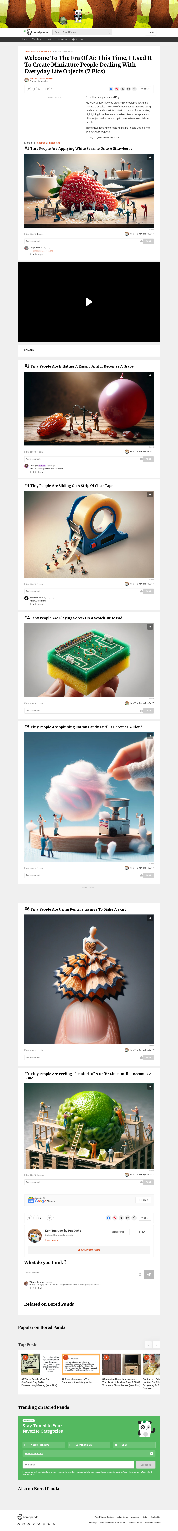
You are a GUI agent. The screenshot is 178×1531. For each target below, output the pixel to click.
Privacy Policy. (30, 1474)
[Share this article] (150, 157)
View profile (118, 1232)
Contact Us (155, 1517)
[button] (148, 1344)
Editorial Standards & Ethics (112, 1523)
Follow (141, 1232)
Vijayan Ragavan (36, 1282)
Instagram (54, 142)
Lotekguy (34, 465)
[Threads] (44, 1524)
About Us (135, 1517)
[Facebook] (19, 1524)
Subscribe (146, 1465)
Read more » (51, 1240)
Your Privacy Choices (104, 1517)
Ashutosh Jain (36, 598)
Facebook (41, 142)
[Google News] (54, 1524)
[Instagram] (24, 1524)
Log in (151, 32)
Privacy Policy (135, 1523)
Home (24, 39)
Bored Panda (28, 1517)
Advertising (122, 1517)
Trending (36, 39)
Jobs (145, 1517)
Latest (48, 39)
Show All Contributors (89, 1249)
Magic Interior (36, 248)
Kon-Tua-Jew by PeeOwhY (41, 79)
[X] (34, 1524)
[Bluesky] (39, 1524)
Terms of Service (152, 1523)
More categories (34, 1453)
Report (151, 229)
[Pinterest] (29, 1524)
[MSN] (49, 1524)
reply (40, 254)
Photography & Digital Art (38, 52)
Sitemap (93, 1523)
